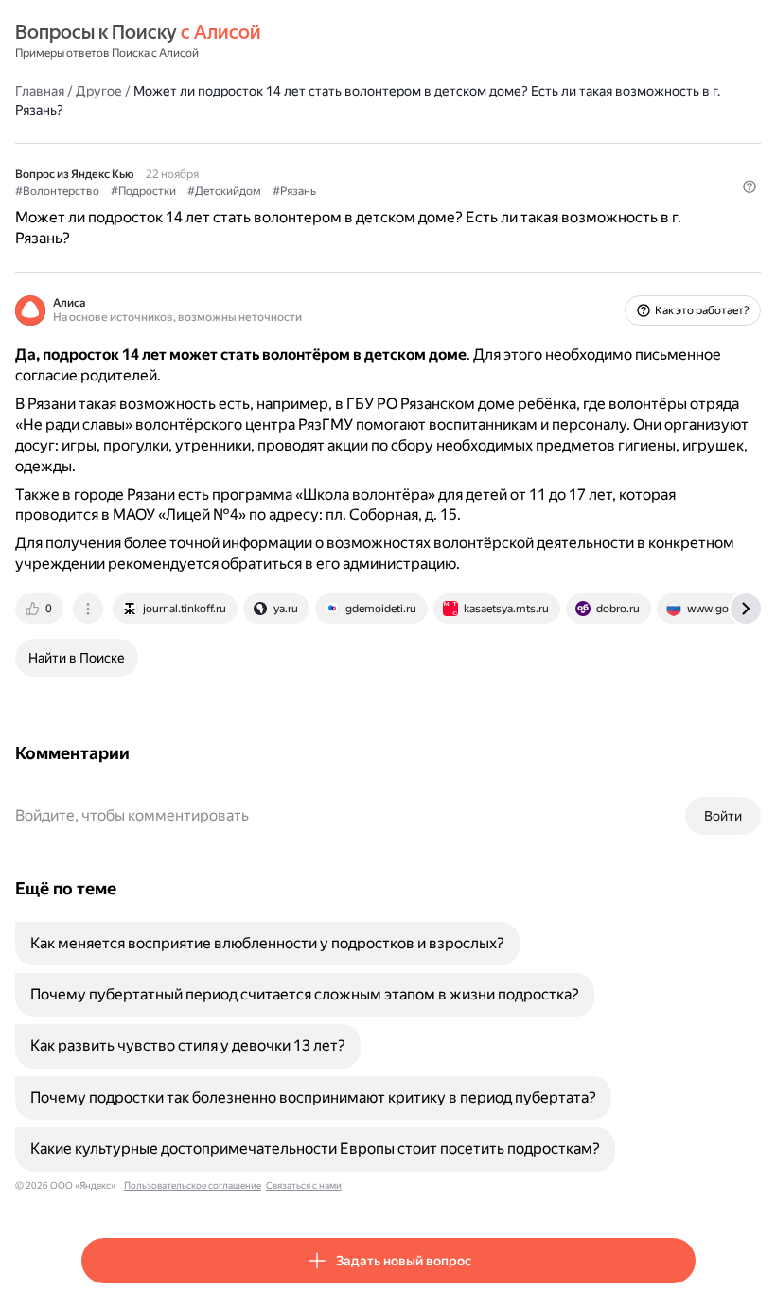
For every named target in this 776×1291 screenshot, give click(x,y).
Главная (39, 90)
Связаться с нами (304, 1185)
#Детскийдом (224, 191)
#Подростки (143, 191)
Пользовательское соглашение (192, 1185)
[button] (749, 186)
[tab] (40, 608)
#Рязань (294, 191)
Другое (99, 90)
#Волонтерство (57, 191)
